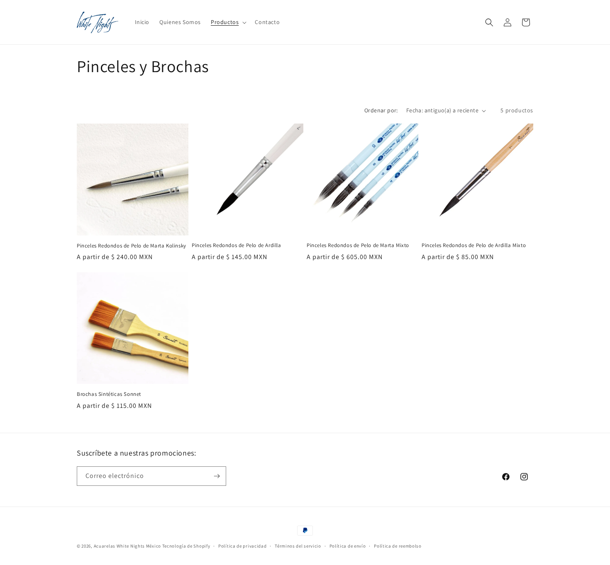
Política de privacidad (242, 546)
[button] (228, 22)
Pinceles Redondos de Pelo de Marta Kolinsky (131, 245)
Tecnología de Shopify (186, 546)
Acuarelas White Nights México (127, 546)
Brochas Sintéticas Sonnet (109, 394)
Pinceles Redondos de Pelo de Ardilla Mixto (474, 245)
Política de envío (347, 546)
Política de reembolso (398, 546)
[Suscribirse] (216, 476)
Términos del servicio (298, 546)
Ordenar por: (381, 110)
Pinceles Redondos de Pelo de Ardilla (236, 245)
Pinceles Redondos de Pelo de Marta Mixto (358, 245)
